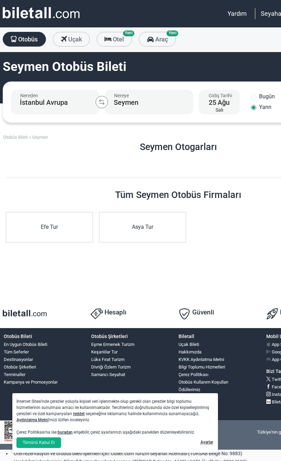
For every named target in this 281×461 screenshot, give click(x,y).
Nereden (29, 95)
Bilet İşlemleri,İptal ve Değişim (194, 407)
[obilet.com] (41, 19)
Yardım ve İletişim (196, 397)
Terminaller (14, 374)
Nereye (121, 95)
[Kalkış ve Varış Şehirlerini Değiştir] (102, 102)
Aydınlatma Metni (32, 420)
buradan (65, 432)
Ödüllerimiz (189, 389)
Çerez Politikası (193, 374)
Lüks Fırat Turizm (107, 359)
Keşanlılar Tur (104, 351)
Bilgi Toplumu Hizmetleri (202, 367)
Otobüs (27, 39)
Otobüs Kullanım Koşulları (203, 382)
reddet (79, 413)
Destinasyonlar (18, 359)
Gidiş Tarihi (220, 95)
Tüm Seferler (16, 351)
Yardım (237, 13)
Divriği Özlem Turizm (111, 367)
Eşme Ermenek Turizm (112, 344)
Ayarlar (206, 442)
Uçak (74, 39)
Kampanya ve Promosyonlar (31, 382)
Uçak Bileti (189, 344)
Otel (121, 37)
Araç (164, 37)
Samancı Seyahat (108, 374)
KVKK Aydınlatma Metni (201, 359)
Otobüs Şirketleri (20, 367)
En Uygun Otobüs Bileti (25, 344)
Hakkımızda (190, 351)
